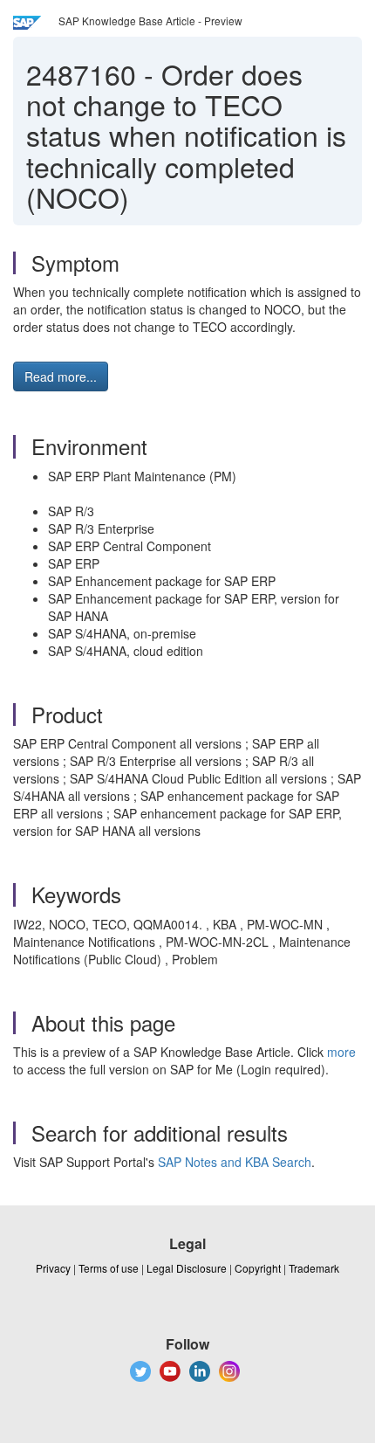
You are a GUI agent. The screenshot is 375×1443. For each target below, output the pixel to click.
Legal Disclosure (187, 1267)
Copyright (258, 1267)
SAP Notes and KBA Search (234, 1161)
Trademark (314, 1267)
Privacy (53, 1267)
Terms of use (108, 1267)
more (341, 1051)
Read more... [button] (60, 376)
